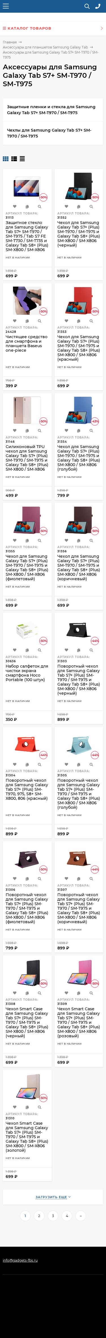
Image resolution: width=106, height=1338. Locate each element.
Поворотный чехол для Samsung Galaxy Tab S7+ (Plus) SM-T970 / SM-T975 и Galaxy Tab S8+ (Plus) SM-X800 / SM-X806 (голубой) (78, 794)
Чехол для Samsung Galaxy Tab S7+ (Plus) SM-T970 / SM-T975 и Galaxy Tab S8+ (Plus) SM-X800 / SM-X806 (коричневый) (78, 567)
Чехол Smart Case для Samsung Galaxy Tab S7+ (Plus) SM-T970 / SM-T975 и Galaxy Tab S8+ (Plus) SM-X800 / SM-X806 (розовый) (78, 1022)
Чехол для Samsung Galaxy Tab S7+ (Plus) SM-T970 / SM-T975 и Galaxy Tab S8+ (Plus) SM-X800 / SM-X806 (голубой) (78, 458)
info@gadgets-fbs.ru (20, 1260)
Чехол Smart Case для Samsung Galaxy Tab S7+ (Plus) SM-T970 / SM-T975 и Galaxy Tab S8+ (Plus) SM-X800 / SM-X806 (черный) (27, 1022)
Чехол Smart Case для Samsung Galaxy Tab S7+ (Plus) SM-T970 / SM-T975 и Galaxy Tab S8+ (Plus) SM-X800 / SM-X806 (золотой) (27, 1137)
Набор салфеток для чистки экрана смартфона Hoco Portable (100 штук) (27, 673)
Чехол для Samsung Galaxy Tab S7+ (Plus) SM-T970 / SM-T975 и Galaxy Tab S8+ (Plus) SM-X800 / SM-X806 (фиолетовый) (27, 567)
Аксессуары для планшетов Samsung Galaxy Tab (45, 47)
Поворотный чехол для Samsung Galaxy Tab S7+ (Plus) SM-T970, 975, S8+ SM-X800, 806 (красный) (27, 789)
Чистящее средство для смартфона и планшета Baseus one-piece (26, 343)
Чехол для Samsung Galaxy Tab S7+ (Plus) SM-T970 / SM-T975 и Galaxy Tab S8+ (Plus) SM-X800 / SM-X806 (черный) (78, 234)
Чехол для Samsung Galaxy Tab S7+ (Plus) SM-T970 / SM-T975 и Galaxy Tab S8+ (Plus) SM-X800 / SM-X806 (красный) (78, 348)
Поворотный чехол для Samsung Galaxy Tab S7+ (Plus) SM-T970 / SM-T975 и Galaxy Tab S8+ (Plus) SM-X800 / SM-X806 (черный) (78, 680)
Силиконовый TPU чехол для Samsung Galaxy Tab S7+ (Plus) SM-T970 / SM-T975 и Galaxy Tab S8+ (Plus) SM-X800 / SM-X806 (27, 458)
